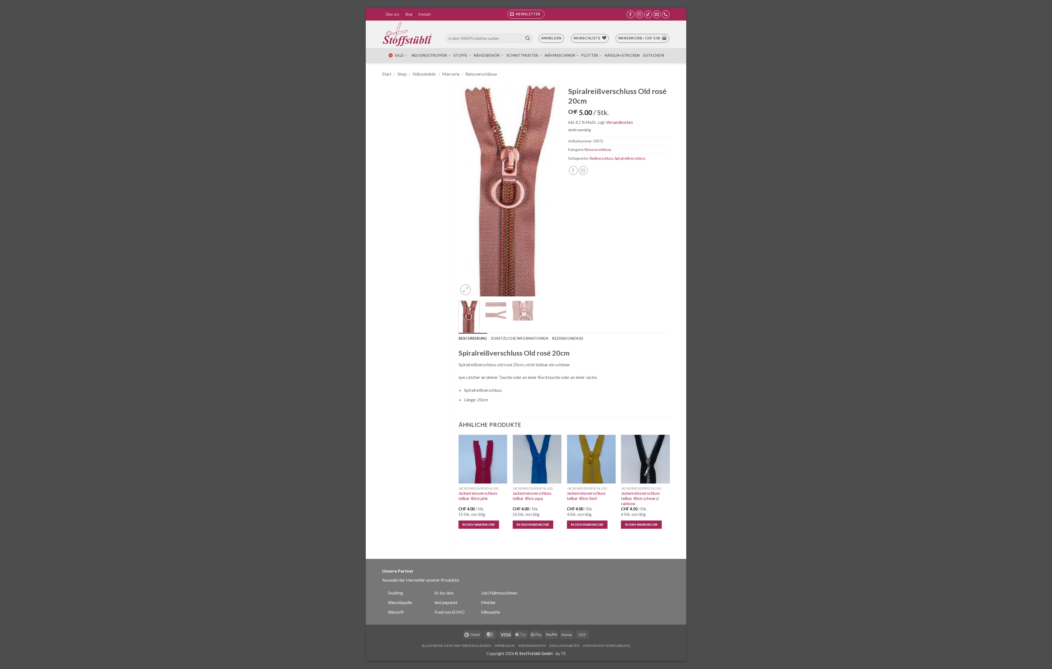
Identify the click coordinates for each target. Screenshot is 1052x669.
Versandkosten (619, 122)
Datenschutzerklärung (606, 646)
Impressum (504, 646)
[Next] (551, 190)
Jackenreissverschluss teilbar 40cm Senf (586, 496)
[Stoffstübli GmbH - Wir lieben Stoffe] (408, 34)
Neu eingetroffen (429, 55)
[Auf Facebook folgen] (630, 14)
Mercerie (451, 73)
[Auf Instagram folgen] (639, 14)
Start (386, 73)
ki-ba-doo (444, 592)
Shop (402, 73)
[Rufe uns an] (666, 14)
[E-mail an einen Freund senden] (583, 170)
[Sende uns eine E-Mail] (657, 14)
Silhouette (490, 611)
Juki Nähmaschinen (499, 592)
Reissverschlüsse (481, 73)
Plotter (589, 55)
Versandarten (532, 646)
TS (563, 653)
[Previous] (467, 190)
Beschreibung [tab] (473, 338)
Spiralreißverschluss (629, 158)
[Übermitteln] (527, 38)
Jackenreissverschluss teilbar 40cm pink (477, 496)
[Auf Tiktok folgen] (648, 14)
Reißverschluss (601, 158)
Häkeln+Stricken (622, 55)
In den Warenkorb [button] (478, 524)
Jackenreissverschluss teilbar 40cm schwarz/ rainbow (640, 498)
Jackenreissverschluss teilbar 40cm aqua (532, 496)
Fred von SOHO (449, 611)
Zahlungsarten (564, 646)
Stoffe (460, 55)
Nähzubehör (487, 55)
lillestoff (396, 611)
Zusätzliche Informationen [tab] (519, 338)
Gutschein (653, 55)
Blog (408, 14)
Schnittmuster (522, 55)
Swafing (395, 592)
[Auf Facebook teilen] (573, 170)
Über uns (392, 14)
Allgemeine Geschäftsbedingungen (456, 646)
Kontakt (425, 14)
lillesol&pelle (400, 602)
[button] (526, 14)
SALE (399, 55)
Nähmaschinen (560, 55)
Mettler (488, 602)
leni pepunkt (446, 602)
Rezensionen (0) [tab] (567, 338)
